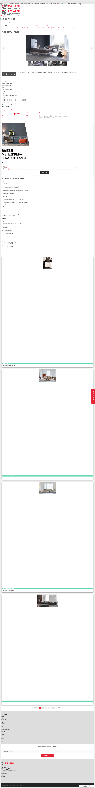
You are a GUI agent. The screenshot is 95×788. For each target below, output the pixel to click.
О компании (43, 3)
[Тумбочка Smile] (47, 309)
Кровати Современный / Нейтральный (10, 243)
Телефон (5, 169)
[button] (3, 48)
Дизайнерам (56, 3)
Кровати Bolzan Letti (7, 83)
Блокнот (83, 785)
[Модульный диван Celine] (47, 421)
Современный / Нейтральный (9, 95)
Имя (4, 166)
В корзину (17, 113)
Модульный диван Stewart (8, 588)
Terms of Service (31, 175)
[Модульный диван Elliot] (47, 647)
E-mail (4, 167)
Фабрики (17, 3)
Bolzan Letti (5, 79)
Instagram (3, 775)
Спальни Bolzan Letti (10, 238)
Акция (11, 4)
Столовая (3, 734)
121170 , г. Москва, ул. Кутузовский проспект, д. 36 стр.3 (12, 15)
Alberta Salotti (10, 478)
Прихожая (3, 737)
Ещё (2, 726)
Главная (12, 3)
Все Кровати (10, 246)
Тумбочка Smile (6, 363)
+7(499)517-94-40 (57, 72)
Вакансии (37, 3)
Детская (2, 738)
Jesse (8, 703)
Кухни (2, 735)
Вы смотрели (84, 786)
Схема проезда (6, 16)
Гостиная (3, 731)
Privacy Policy (24, 175)
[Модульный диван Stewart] (47, 534)
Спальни (10, 251)
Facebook (3, 776)
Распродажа (23, 3)
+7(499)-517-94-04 (71, 3)
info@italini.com (72, 72)
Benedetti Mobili (11, 365)
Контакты (49, 3)
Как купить (30, 3)
